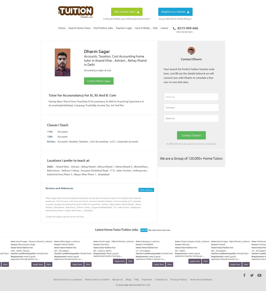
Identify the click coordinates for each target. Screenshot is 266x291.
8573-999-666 (187, 29)
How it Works (142, 28)
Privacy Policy (179, 279)
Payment (147, 279)
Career (164, 28)
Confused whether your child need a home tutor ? (127, 18)
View (47, 264)
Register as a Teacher (173, 11)
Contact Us (161, 279)
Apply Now (36, 264)
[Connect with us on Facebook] (244, 278)
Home (61, 28)
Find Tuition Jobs (103, 28)
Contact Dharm (191, 135)
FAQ (155, 28)
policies (212, 143)
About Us (117, 279)
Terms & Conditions (201, 279)
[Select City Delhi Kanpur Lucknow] (191, 98)
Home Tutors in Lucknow (68, 279)
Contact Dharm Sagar (99, 80)
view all (144, 230)
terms (202, 143)
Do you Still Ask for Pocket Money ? (175, 18)
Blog (128, 279)
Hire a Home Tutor (125, 11)
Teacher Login (124, 28)
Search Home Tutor (79, 28)
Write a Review (146, 190)
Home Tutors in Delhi (97, 279)
